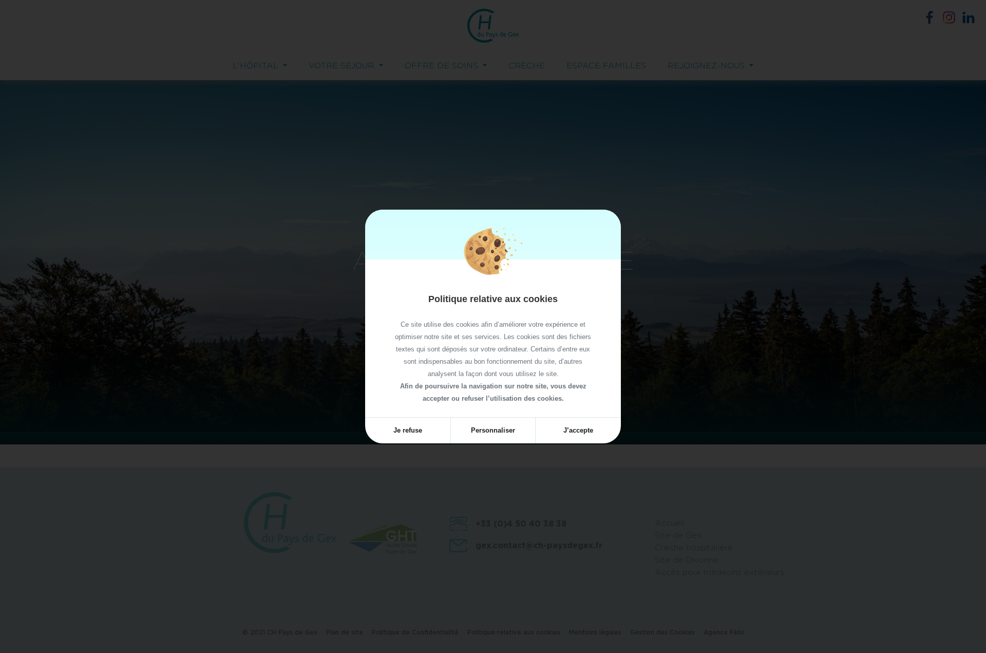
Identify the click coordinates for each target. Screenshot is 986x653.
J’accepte (578, 430)
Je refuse (407, 430)
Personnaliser (493, 430)
